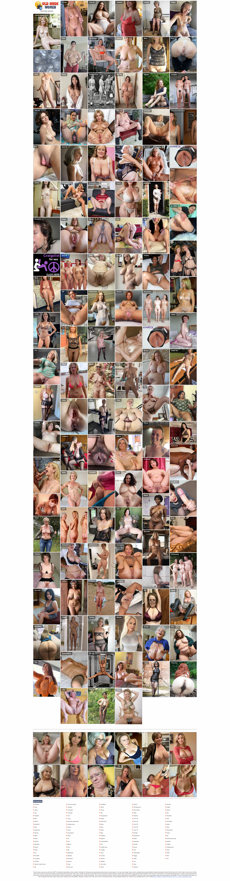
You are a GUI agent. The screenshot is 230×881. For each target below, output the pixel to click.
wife (167, 855)
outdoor (135, 815)
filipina (68, 844)
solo (167, 818)
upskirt (167, 841)
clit (34, 867)
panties (135, 833)
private (134, 844)
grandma (69, 858)
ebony (68, 827)
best (35, 827)
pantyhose (136, 835)
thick (167, 827)
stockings (168, 821)
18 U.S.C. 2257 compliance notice (182, 876)
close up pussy (71, 804)
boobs (35, 847)
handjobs (102, 804)
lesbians (102, 835)
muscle (102, 855)
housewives (103, 815)
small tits (168, 815)
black (35, 838)
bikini (35, 835)
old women (136, 810)
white (167, 852)
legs (101, 833)
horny (101, 810)
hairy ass (69, 867)
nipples (102, 861)
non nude (102, 864)
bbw (35, 818)
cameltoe (36, 858)
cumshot (69, 813)
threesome (169, 830)
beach (35, 821)
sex (134, 861)
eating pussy (70, 824)
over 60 (135, 827)
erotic (68, 830)
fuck (68, 847)
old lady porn (136, 807)
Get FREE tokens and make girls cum (181, 443)
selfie (134, 858)
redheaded (136, 852)
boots (35, 850)
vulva (167, 850)
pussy (134, 847)
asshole (36, 815)
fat (67, 838)
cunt (68, 815)
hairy (68, 864)
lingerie (102, 838)
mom (101, 852)
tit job (167, 833)
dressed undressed (72, 821)
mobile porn (103, 847)
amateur (36, 804)
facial (68, 835)
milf (101, 844)
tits (166, 835)
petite (134, 838)
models (102, 850)
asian (35, 810)
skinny (167, 810)
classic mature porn (39, 864)
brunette (36, 855)
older (134, 813)
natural (102, 858)
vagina (167, 844)
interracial (102, 821)
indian (101, 818)
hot (100, 813)
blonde (35, 841)
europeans (70, 833)
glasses (69, 855)
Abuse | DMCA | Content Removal (162, 876)
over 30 (135, 818)
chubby (36, 861)
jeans (101, 824)
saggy (134, 855)
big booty (36, 830)
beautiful (36, 824)
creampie (69, 810)
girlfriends (69, 852)
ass (34, 813)
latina (101, 830)
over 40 (135, 821)
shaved (135, 867)
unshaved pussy (170, 838)
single (167, 807)
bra (34, 852)
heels (101, 807)
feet (68, 841)
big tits (35, 833)
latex (101, 827)
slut (167, 813)
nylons (134, 804)
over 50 (135, 824)
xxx (167, 858)
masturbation (103, 841)
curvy (68, 818)
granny (69, 861)
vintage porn (169, 847)
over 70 (135, 830)
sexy (134, 864)
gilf (67, 850)
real (134, 850)
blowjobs (36, 844)
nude (101, 867)
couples (69, 807)
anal (35, 807)
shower (168, 804)
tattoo (167, 824)
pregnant (135, 841)
